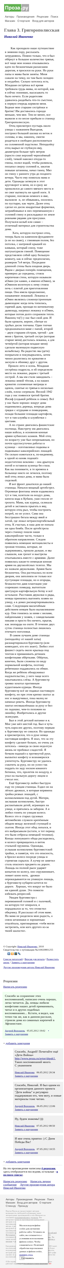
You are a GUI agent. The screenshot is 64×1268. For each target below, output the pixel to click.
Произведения (25, 16)
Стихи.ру (11, 1205)
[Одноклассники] (12, 954)
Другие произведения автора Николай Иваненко (29, 967)
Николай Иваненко (18, 37)
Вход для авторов (43, 21)
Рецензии (42, 16)
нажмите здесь (26, 1255)
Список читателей (13, 959)
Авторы (9, 16)
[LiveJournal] (19, 954)
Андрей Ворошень (15, 1030)
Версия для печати (35, 959)
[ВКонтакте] (9, 954)
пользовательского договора (26, 1217)
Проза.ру (23, 1205)
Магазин (10, 21)
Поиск (54, 16)
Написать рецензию (15, 986)
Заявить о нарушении (23, 962)
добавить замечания (18, 1043)
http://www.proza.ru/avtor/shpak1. (35, 1058)
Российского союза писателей (35, 1264)
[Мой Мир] (16, 954)
